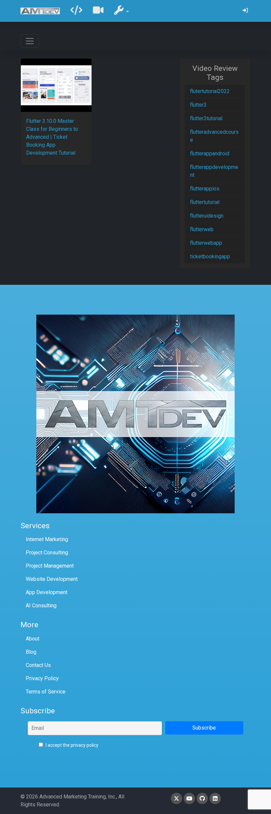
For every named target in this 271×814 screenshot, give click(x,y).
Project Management (50, 566)
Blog (31, 652)
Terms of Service (45, 691)
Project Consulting (47, 552)
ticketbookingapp (210, 256)
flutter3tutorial (206, 118)
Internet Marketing (47, 539)
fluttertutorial (204, 202)
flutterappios (204, 188)
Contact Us (38, 665)
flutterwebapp (206, 243)
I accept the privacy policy (71, 745)
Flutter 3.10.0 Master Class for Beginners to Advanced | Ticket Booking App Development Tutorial (52, 137)
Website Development (52, 579)
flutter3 (198, 105)
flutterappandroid (209, 153)
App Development (46, 592)
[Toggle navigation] (29, 41)
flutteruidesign (206, 216)
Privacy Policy (42, 678)
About (32, 639)
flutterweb (201, 229)
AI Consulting (41, 605)
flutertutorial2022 (210, 91)
